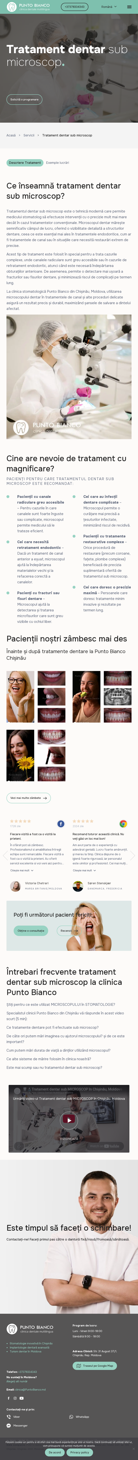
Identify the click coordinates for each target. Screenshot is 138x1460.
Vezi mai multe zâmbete (25, 798)
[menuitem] (108, 7)
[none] (108, 7)
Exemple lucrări (57, 163)
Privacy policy (79, 1452)
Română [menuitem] (106, 7)
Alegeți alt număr (16, 1381)
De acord (55, 1452)
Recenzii (66, 931)
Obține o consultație (31, 931)
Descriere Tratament (25, 163)
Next (132, 856)
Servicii (29, 135)
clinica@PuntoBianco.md (30, 1389)
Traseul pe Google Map (98, 1366)
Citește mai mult (19, 870)
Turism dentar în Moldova (25, 1351)
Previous (5, 856)
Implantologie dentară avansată (29, 1347)
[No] (133, 1449)
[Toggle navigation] (129, 7)
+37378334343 (74, 7)
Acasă (11, 135)
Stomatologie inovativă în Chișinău (31, 1343)
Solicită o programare (24, 99)
